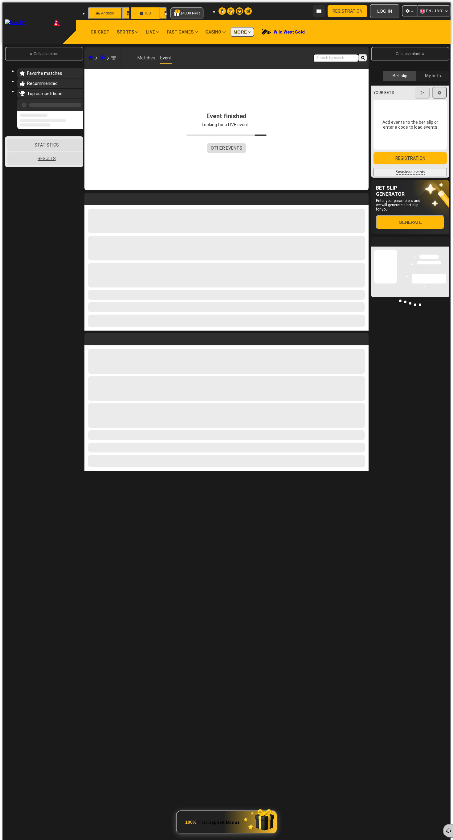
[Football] (102, 58)
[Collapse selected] (70, 154)
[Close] (444, 354)
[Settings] (409, 11)
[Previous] (76, 103)
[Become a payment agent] (319, 11)
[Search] (363, 58)
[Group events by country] (78, 154)
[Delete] (362, 338)
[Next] (103, 338)
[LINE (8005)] (90, 58)
